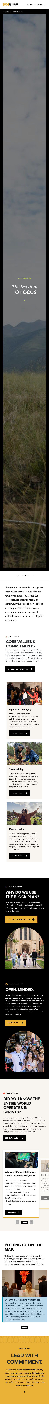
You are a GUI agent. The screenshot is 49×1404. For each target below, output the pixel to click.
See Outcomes (11, 1138)
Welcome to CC (17, 12)
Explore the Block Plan (19, 919)
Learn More (17, 733)
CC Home (6, 12)
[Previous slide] (17, 1222)
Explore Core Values (18, 669)
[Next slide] (31, 1222)
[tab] (22, 1222)
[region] (24, 1184)
